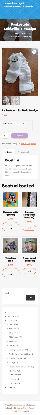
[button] (34, 52)
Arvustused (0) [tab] (23, 152)
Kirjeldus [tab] (8, 152)
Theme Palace (28, 408)
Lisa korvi (19, 135)
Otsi (7, 293)
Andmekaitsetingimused (20, 411)
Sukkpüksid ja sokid (28, 144)
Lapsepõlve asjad (14, 3)
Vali (29, 228)
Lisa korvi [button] (11, 226)
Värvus (6, 123)
